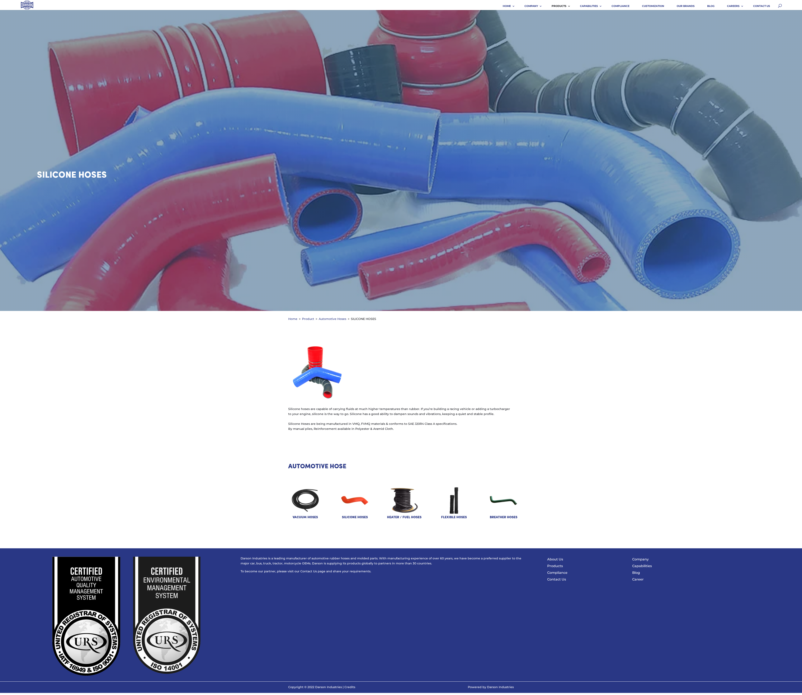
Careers (733, 6)
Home (507, 6)
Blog (710, 6)
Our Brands (686, 6)
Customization (653, 6)
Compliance (620, 6)
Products (559, 6)
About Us (555, 559)
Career (638, 579)
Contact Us (761, 6)
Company (531, 6)
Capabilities (589, 6)
